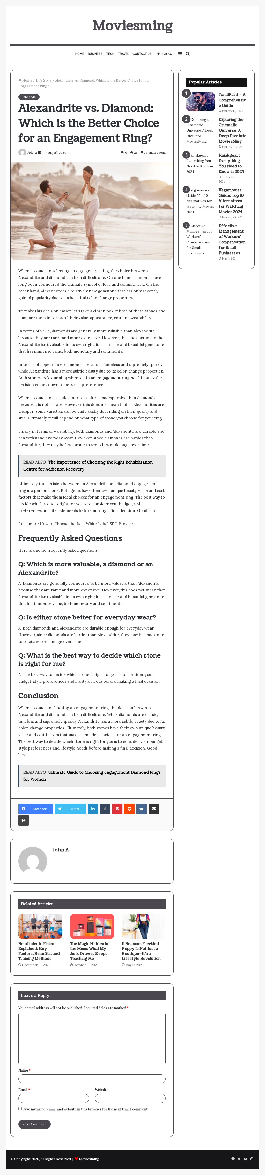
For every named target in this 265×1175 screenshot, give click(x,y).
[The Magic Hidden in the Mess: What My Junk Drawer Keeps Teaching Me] (92, 926)
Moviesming (89, 1159)
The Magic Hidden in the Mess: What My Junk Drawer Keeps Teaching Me (89, 951)
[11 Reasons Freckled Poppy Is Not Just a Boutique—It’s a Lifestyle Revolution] (144, 926)
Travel (123, 54)
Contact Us (142, 54)
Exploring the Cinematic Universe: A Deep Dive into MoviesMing (232, 130)
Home (79, 54)
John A (32, 153)
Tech (110, 54)
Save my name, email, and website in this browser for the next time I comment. (86, 1109)
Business (95, 54)
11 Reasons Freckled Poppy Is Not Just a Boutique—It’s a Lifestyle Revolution (141, 951)
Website (101, 1090)
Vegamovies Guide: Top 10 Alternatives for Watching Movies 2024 (231, 201)
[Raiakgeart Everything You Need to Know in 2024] (200, 163)
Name (24, 1070)
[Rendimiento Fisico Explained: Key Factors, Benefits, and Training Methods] (40, 926)
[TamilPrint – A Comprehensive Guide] (200, 101)
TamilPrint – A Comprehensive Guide (232, 100)
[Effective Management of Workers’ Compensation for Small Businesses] (200, 239)
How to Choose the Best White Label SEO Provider (87, 523)
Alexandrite (51, 291)
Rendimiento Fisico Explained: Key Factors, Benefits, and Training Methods (39, 951)
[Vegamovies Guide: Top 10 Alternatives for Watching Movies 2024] (200, 201)
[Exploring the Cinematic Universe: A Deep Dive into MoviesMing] (200, 130)
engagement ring (92, 707)
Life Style (43, 80)
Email (24, 1090)
